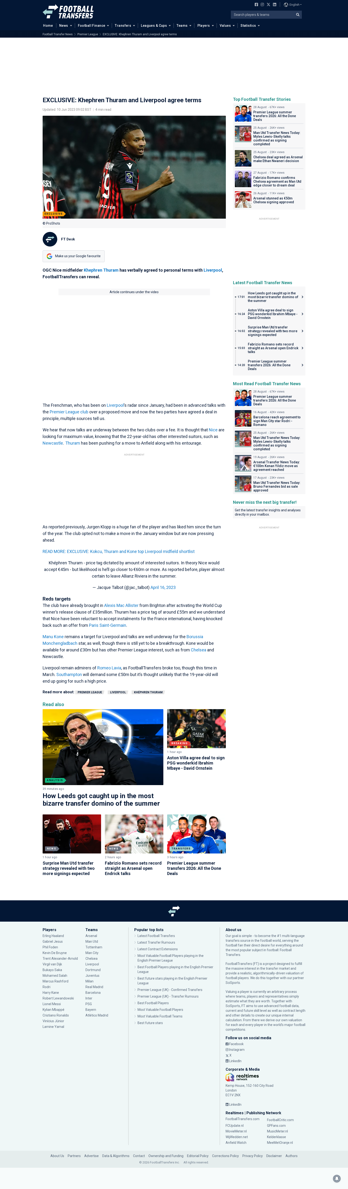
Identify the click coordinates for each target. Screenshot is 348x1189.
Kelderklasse (276, 1137)
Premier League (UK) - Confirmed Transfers (170, 990)
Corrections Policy (225, 1156)
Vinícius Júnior (53, 1021)
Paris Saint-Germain (107, 625)
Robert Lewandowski (58, 998)
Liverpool (213, 270)
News (63, 25)
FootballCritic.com (280, 1120)
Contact (139, 1156)
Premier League (87, 34)
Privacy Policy (252, 1156)
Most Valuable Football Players (160, 1010)
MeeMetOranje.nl (280, 1143)
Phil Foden (50, 947)
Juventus (92, 975)
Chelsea (198, 649)
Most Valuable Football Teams (160, 1016)
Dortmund (93, 970)
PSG (88, 1004)
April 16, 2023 (163, 587)
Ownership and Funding (165, 1156)
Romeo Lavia (109, 667)
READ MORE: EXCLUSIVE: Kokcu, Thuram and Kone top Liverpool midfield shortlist (119, 551)
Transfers (123, 25)
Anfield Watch (236, 1143)
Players (203, 25)
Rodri (46, 987)
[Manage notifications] (337, 1178)
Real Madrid (94, 987)
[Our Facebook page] (255, 5)
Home (48, 25)
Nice (213, 429)
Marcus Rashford (55, 981)
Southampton (69, 674)
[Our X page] (268, 5)
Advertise (91, 1156)
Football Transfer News (58, 34)
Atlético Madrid (96, 1015)
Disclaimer (274, 1156)
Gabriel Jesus (53, 941)
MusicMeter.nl (277, 1131)
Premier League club (69, 411)
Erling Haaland (53, 936)
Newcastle (53, 443)
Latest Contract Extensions (158, 949)
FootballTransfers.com (242, 1119)
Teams (182, 25)
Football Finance (91, 25)
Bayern (90, 1010)
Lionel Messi (52, 1004)
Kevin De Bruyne (55, 953)
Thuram (72, 443)
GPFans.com (276, 1125)
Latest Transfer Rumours (156, 942)
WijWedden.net (237, 1137)
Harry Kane (51, 993)
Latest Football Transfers (156, 936)
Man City (91, 953)
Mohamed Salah (55, 975)
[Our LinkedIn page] (273, 5)
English (294, 4)
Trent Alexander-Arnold (60, 958)
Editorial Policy (198, 1156)
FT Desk (68, 239)
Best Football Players (153, 1003)
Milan (89, 981)
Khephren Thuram (101, 270)
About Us (57, 1156)
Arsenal (91, 936)
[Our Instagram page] (261, 5)
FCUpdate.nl (235, 1125)
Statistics (248, 25)
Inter (88, 998)
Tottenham (93, 947)
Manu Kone (53, 636)
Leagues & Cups (154, 25)
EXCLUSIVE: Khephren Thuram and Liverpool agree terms (140, 34)
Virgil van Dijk (53, 964)
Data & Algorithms (115, 1156)
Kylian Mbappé (54, 1010)
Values (225, 25)
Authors (292, 1156)
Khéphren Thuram (148, 692)
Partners (74, 1156)
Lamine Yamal (53, 1027)
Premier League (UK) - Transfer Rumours (168, 996)
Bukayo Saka (52, 970)
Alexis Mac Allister (121, 605)
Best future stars (150, 1023)
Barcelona (93, 993)
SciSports (233, 983)
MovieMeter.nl (236, 1131)
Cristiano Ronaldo (56, 1015)
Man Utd (91, 941)
